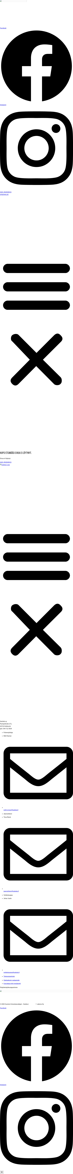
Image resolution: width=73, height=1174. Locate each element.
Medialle (6, 246)
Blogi (5, 242)
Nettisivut (32, 1004)
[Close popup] (2, 1172)
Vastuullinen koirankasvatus (16, 216)
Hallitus (9, 201)
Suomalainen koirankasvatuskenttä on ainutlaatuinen (24, 219)
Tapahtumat (7, 233)
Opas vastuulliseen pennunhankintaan (19, 212)
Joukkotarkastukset (13, 236)
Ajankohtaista (8, 239)
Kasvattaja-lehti (12, 225)
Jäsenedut (7, 222)
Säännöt (9, 204)
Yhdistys (6, 198)
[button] (36, 323)
